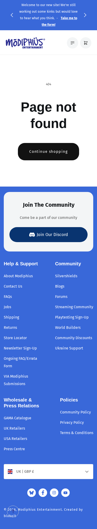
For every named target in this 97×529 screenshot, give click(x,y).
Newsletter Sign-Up (20, 348)
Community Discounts (73, 338)
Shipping (11, 317)
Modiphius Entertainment (40, 510)
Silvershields (66, 276)
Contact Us (13, 286)
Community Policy (75, 412)
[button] (12, 15)
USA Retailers (15, 438)
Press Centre (14, 449)
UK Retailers (14, 428)
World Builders (68, 327)
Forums (61, 296)
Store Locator (15, 338)
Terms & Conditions (76, 433)
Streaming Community (74, 307)
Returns (10, 327)
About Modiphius (18, 276)
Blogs (59, 286)
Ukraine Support (69, 348)
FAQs (8, 296)
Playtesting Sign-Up (72, 317)
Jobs (7, 307)
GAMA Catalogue (17, 418)
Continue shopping (48, 151)
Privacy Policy (72, 422)
